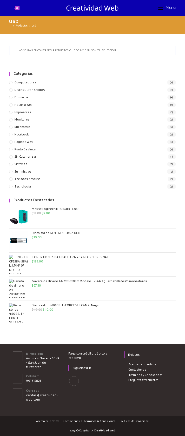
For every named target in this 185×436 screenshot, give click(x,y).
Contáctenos (137, 369)
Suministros (22, 171)
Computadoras (25, 82)
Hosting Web (23, 105)
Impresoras (22, 112)
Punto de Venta (25, 149)
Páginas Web (23, 142)
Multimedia (22, 127)
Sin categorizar (25, 156)
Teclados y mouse (27, 179)
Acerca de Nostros (47, 421)
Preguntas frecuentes (143, 380)
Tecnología (22, 186)
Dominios (21, 97)
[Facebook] (74, 381)
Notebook (21, 134)
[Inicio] (10, 25)
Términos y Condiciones (145, 375)
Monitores (21, 119)
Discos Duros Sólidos (29, 90)
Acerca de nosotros (142, 364)
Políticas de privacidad (134, 421)
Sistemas (20, 164)
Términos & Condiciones (100, 421)
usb (34, 25)
